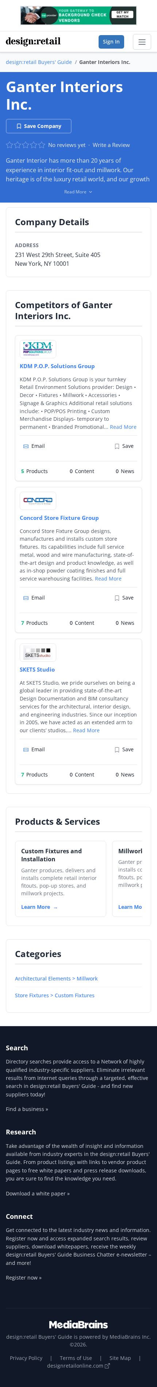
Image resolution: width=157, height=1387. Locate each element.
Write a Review (111, 144)
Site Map (120, 1357)
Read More (123, 426)
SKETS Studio (37, 669)
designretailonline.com (76, 1365)
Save (128, 445)
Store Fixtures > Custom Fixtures (55, 995)
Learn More (35, 906)
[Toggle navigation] (142, 42)
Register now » (24, 1277)
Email (38, 445)
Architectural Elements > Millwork (56, 978)
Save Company (42, 125)
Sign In (111, 41)
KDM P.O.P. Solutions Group (57, 366)
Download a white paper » (38, 1193)
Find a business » (27, 1109)
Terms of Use (76, 1357)
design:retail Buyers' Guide (39, 61)
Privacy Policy (26, 1357)
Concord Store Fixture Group (59, 517)
